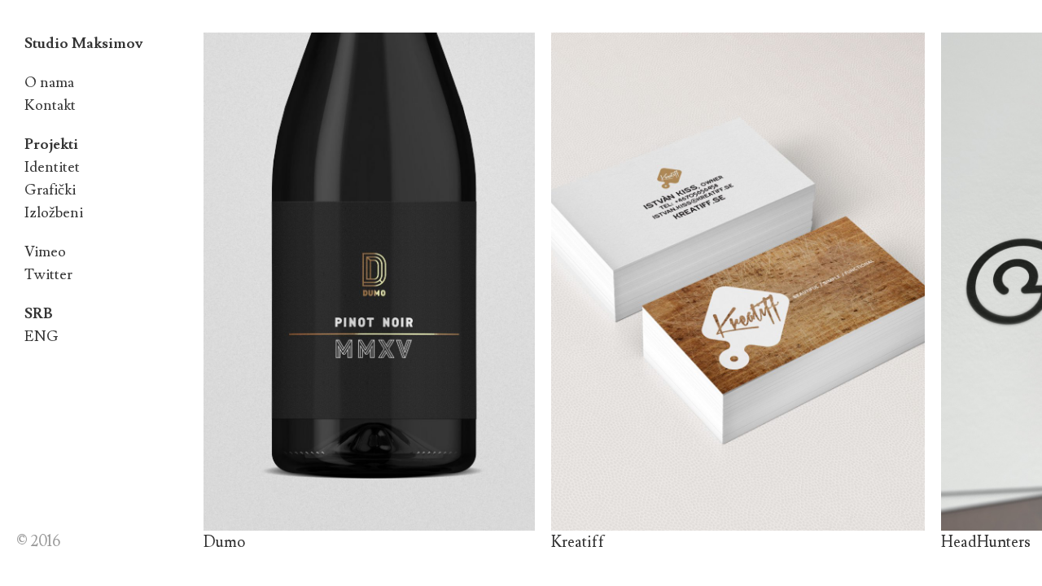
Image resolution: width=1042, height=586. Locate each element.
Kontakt (50, 105)
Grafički (50, 190)
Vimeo (45, 252)
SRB (38, 313)
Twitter (48, 274)
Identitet (52, 167)
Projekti (51, 144)
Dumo (224, 542)
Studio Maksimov (83, 43)
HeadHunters (986, 542)
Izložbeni (53, 212)
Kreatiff (578, 542)
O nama (49, 82)
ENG (41, 336)
